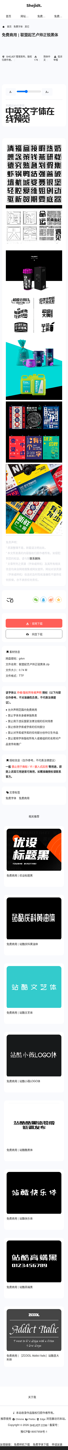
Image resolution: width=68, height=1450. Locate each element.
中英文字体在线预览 (30, 115)
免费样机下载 (22, 1444)
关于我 (32, 1397)
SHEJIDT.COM (38, 1425)
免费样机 (42, 16)
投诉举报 (57, 58)
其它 (27, 26)
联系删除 (35, 558)
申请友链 (57, 1444)
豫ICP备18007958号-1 (34, 1431)
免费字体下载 (41, 1444)
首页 (8, 16)
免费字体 (59, 16)
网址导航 (26, 16)
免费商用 (24, 798)
